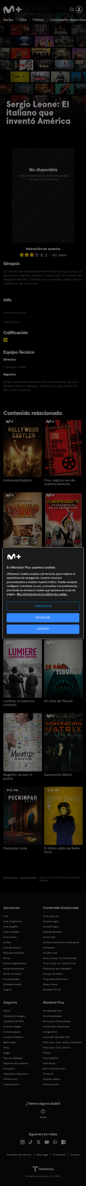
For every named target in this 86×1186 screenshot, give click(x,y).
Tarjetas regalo (51, 1079)
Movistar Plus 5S (52, 989)
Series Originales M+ (14, 963)
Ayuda (43, 1117)
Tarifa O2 (48, 1073)
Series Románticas (13, 968)
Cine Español (10, 926)
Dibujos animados (53, 973)
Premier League (12, 1026)
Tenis (6, 1047)
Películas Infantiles (13, 952)
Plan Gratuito (50, 1058)
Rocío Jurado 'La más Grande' (60, 958)
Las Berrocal (50, 952)
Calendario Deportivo (15, 1073)
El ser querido (51, 916)
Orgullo (7, 989)
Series (8, 19)
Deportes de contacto (15, 1063)
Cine (23, 19)
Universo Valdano (13, 1037)
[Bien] (36, 254)
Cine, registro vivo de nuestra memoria (59, 482)
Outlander (49, 947)
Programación (11, 1084)
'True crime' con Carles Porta (59, 963)
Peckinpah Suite (15, 848)
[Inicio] (12, 9)
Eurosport (9, 1068)
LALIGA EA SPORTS (13, 1021)
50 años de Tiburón (58, 701)
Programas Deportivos (55, 979)
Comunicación (51, 1084)
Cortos (7, 942)
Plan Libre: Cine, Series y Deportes (62, 1042)
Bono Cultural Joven (54, 1068)
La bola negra (51, 921)
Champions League (14, 1016)
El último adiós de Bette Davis (62, 850)
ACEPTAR (43, 629)
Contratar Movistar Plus (56, 1037)
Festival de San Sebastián (57, 968)
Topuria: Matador (13, 1058)
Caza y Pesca (50, 984)
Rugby (6, 1052)
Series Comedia (12, 973)
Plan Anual (49, 1063)
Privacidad (59, 1154)
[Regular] (31, 254)
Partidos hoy (10, 1079)
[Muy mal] (21, 254)
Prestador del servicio (19, 1154)
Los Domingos (50, 926)
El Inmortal (49, 937)
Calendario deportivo (67, 19)
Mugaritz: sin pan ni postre (17, 776)
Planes (47, 1052)
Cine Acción (10, 937)
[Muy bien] (41, 254)
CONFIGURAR (43, 606)
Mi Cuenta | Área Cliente (57, 1021)
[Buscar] (71, 9)
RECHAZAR (43, 617)
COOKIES (74, 1154)
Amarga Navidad (52, 931)
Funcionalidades (52, 1016)
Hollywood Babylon (17, 480)
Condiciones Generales (56, 1026)
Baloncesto (9, 1042)
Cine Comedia (11, 931)
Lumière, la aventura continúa (19, 703)
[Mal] (26, 254)
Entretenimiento (12, 984)
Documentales (11, 979)
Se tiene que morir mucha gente (61, 942)
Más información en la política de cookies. (42, 594)
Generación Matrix (58, 775)
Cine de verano (12, 947)
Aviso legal (42, 1154)
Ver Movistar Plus (52, 1010)
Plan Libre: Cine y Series (56, 1047)
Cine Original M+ (12, 921)
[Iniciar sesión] (79, 9)
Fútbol (38, 19)
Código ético (50, 1031)
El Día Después (11, 1031)
